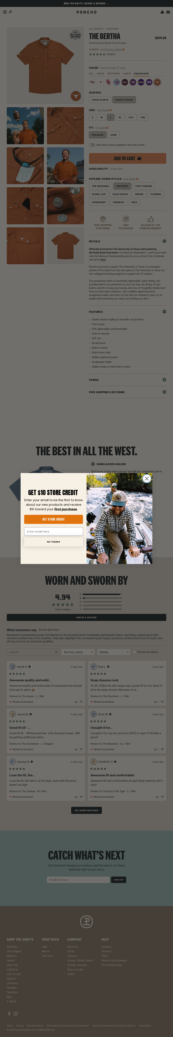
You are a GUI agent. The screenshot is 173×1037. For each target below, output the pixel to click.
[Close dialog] (147, 478)
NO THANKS (53, 541)
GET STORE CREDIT (53, 519)
